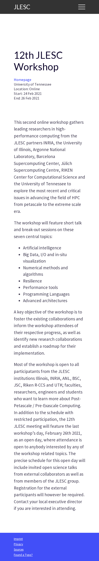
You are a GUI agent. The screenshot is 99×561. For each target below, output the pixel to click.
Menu (81, 7)
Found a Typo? (23, 555)
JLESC (22, 7)
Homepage (22, 79)
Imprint (18, 539)
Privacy (18, 544)
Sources (18, 550)
